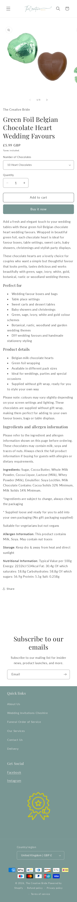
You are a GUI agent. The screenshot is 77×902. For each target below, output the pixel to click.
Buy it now (38, 209)
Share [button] (10, 588)
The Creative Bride (37, 883)
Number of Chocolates (17, 157)
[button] (8, 8)
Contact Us (15, 739)
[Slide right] (47, 100)
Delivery (13, 748)
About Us (13, 704)
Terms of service (40, 894)
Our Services (16, 730)
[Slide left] (30, 100)
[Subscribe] (65, 674)
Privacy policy (55, 888)
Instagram (14, 780)
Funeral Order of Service (24, 721)
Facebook (14, 772)
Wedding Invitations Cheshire (27, 712)
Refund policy (35, 888)
